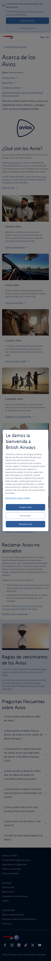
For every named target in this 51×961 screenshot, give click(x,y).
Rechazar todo (25, 524)
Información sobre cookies (17, 498)
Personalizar (25, 515)
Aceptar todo (25, 507)
